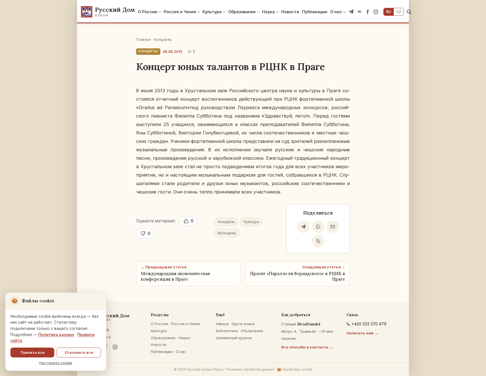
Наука (268, 11)
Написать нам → (362, 333)
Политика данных (56, 334)
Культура (212, 11)
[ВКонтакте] (359, 12)
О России (147, 11)
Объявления (252, 330)
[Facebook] (367, 12)
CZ (398, 12)
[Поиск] (408, 11)
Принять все (32, 352)
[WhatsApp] (318, 227)
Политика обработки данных (250, 369)
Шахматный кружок (234, 338)
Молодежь (227, 233)
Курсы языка (243, 323)
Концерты (163, 39)
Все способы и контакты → (307, 347)
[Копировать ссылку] (318, 241)
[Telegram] (351, 12)
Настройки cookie (294, 369)
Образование (242, 11)
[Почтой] (333, 227)
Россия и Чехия (180, 11)
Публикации (314, 11)
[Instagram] (376, 12)
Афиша (222, 323)
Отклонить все (79, 352)
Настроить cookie (55, 363)
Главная (143, 39)
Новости (290, 11)
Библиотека (227, 330)
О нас (336, 11)
